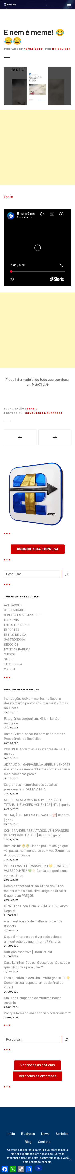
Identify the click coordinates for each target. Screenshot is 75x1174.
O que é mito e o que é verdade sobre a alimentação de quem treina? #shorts (33, 939)
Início (11, 1134)
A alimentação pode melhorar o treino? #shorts (33, 923)
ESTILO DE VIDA (15, 635)
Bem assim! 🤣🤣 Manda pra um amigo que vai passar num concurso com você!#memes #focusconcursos (37, 850)
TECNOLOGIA (13, 664)
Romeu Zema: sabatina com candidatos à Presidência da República (35, 736)
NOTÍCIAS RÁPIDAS (17, 649)
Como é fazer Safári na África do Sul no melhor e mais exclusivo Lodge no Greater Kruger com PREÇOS (35, 891)
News (45, 1134)
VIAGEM (9, 669)
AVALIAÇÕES (13, 605)
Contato (44, 1142)
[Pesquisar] (66, 574)
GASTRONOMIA (14, 639)
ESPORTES (11, 630)
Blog (28, 1142)
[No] (70, 1159)
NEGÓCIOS (11, 644)
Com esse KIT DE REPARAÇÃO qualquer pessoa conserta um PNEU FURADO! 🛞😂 (20, 437)
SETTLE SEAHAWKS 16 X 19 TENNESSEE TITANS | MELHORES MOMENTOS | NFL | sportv (37, 802)
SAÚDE (8, 659)
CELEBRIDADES (15, 610)
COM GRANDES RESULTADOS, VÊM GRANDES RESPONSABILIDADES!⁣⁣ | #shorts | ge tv (36, 833)
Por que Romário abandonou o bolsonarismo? (37, 1013)
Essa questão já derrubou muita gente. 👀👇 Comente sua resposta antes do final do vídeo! (37, 982)
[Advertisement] (37, 147)
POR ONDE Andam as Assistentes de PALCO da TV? (36, 751)
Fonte (8, 197)
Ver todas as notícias (37, 1065)
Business (28, 1134)
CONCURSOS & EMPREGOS (43, 413)
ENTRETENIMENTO (17, 625)
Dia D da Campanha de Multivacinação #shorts (32, 1000)
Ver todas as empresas (37, 1076)
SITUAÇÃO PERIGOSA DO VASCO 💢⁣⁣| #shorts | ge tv (37, 817)
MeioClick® (61, 49)
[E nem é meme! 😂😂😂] (37, 69)
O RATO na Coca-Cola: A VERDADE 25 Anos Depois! (36, 908)
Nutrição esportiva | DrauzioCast (28, 952)
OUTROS (10, 654)
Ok (38, 1168)
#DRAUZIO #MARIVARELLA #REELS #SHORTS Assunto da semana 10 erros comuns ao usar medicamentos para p (37, 769)
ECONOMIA (11, 620)
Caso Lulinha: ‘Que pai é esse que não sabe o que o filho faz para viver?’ (37, 965)
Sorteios (62, 1134)
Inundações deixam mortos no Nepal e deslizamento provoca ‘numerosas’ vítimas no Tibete (36, 703)
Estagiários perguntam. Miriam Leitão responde (31, 721)
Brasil (32, 408)
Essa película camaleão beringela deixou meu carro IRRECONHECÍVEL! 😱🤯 (54, 437)
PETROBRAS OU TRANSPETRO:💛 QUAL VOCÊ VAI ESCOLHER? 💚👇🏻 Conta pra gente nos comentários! (37, 870)
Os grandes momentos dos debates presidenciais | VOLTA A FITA (30, 787)
